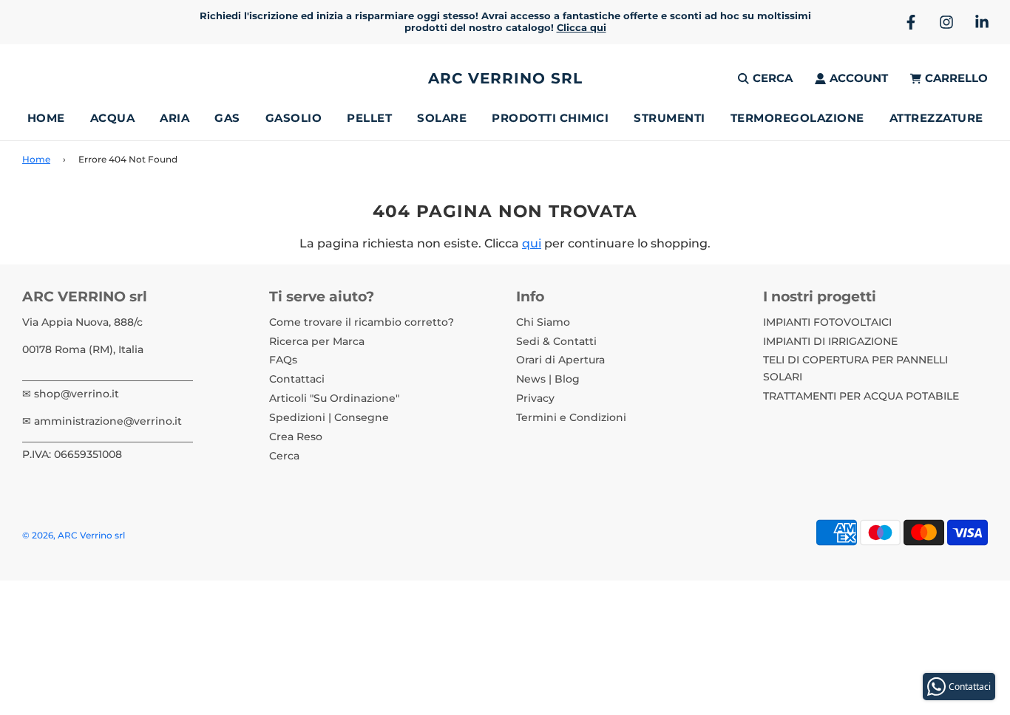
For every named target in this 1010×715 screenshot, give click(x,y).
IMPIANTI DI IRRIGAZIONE (830, 341)
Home (46, 118)
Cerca (284, 455)
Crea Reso (295, 436)
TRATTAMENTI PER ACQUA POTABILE (861, 396)
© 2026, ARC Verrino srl (73, 535)
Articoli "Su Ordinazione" (334, 398)
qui (531, 243)
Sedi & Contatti (556, 341)
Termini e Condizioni (571, 417)
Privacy (535, 398)
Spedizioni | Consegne (329, 417)
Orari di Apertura (560, 359)
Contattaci (297, 379)
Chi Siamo (543, 322)
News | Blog (548, 379)
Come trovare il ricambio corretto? (361, 322)
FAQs (283, 359)
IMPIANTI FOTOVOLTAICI (827, 322)
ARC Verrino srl (505, 78)
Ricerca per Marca (317, 341)
